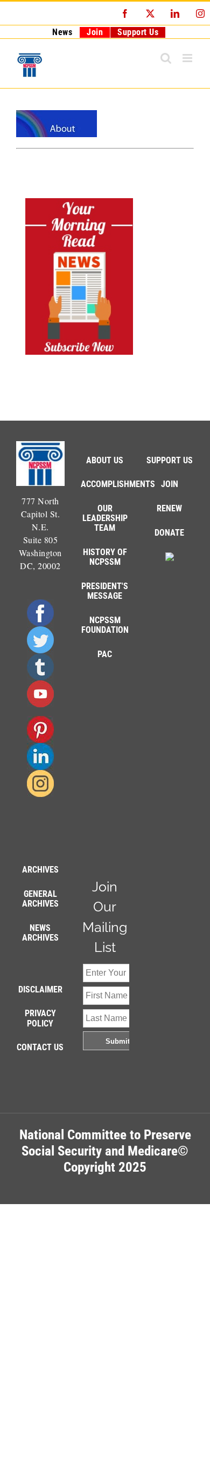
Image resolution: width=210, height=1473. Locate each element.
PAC (104, 654)
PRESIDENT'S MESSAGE (104, 591)
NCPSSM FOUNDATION (105, 625)
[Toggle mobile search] (166, 58)
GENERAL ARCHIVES (40, 899)
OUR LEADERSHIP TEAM (105, 518)
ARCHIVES (40, 869)
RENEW (169, 508)
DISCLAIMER (40, 989)
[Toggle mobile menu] (188, 58)
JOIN (169, 484)
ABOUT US (104, 460)
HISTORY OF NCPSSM (105, 557)
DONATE (169, 533)
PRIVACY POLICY (40, 1018)
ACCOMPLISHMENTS (118, 484)
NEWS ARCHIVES (40, 933)
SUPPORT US (169, 460)
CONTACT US (40, 1047)
